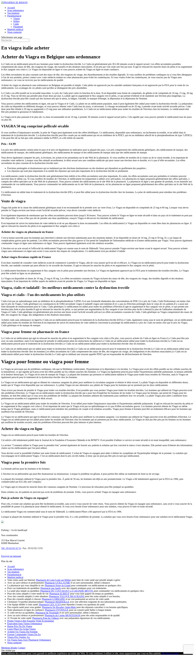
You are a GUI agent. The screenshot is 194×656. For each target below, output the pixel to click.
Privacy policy (172, 653)
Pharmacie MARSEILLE (57, 602)
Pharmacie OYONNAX (56, 610)
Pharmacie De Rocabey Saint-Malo (59, 607)
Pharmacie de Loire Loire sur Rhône (53, 580)
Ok (163, 653)
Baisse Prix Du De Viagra (19, 626)
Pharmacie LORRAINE (53, 599)
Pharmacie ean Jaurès (50, 588)
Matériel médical (15, 29)
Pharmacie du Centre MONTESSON (62, 615)
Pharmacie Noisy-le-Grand (57, 585)
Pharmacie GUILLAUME (57, 582)
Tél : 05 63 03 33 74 (11, 548)
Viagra (16, 18)
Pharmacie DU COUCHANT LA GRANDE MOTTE (66, 591)
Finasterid (18, 26)
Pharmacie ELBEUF (59, 593)
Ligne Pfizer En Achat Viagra (21, 629)
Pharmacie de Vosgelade (47, 612)
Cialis (16, 24)
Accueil (11, 7)
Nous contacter (14, 32)
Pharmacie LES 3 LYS (50, 604)
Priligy (16, 21)
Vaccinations (13, 13)
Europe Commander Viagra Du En (24, 634)
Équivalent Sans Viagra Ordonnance (24, 623)
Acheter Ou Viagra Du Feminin (22, 631)
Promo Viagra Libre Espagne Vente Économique (30, 621)
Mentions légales (9, 647)
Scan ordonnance (15, 10)
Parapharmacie (14, 16)
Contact (21, 647)
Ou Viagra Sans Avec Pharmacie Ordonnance (29, 640)
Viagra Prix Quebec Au (18, 637)
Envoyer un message (11, 556)
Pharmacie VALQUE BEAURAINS (66, 596)
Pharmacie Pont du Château (45, 618)
